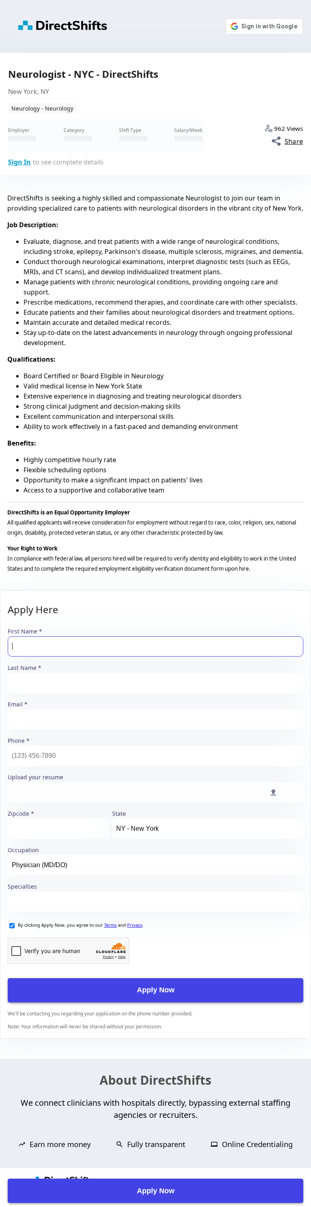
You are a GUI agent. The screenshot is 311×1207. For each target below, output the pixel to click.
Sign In (19, 162)
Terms (110, 925)
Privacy (135, 925)
